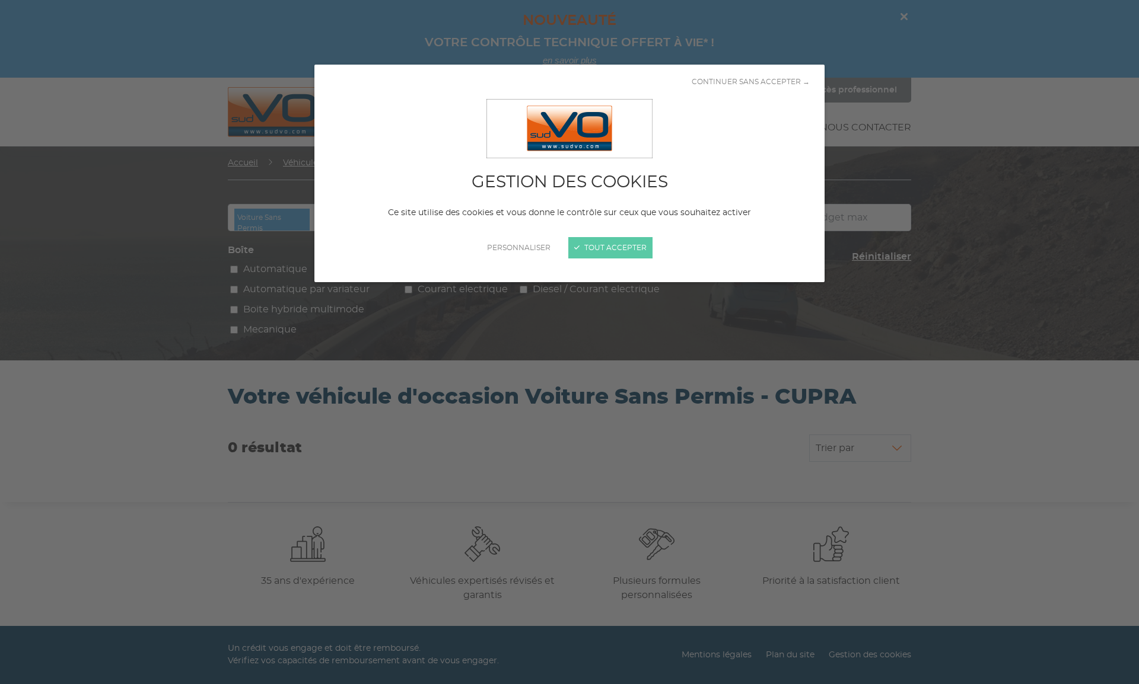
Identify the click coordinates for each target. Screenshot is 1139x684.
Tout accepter (615, 247)
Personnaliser (519, 247)
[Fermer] (569, 342)
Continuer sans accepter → (751, 81)
